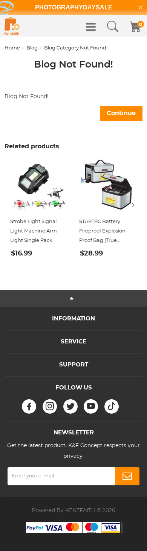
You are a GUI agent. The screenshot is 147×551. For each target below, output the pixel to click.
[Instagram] (50, 406)
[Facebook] (29, 406)
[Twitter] (70, 406)
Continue (121, 113)
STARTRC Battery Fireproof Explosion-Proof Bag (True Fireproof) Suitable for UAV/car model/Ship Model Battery (105, 232)
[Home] (12, 26)
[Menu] (90, 27)
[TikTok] (111, 406)
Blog (32, 48)
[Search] (112, 27)
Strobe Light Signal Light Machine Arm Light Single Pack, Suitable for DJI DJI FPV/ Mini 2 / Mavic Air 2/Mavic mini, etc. (35, 232)
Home (12, 48)
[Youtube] (91, 406)
